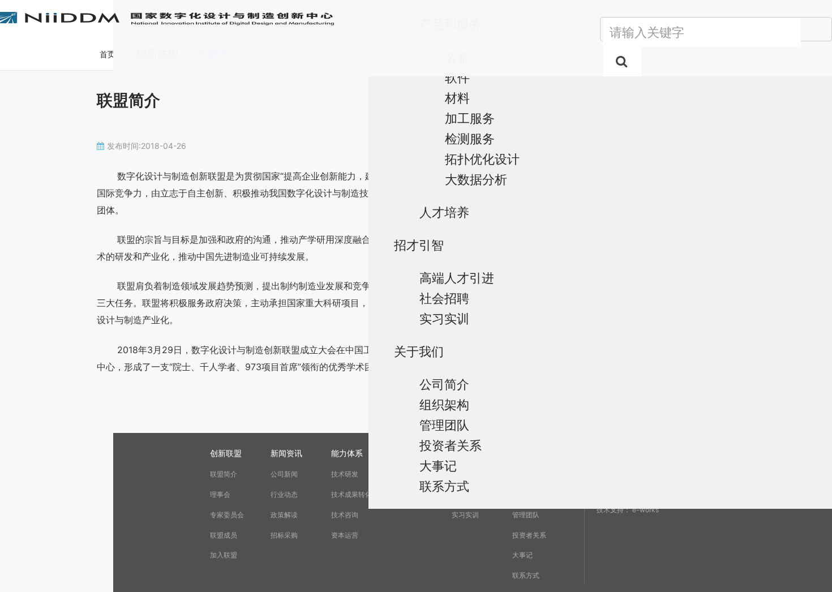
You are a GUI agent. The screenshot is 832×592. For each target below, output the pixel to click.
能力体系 (347, 453)
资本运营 (344, 535)
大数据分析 (476, 179)
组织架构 (444, 404)
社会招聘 (444, 298)
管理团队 (444, 424)
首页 (107, 54)
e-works (645, 509)
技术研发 (344, 474)
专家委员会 (227, 515)
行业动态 (284, 494)
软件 (457, 77)
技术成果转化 (351, 494)
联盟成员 (223, 535)
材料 (457, 97)
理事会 (220, 494)
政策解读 (284, 515)
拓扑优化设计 (482, 158)
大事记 (438, 465)
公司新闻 (284, 474)
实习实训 (444, 318)
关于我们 (419, 351)
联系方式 (444, 486)
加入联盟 (223, 555)
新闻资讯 (286, 453)
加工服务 (470, 118)
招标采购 (284, 535)
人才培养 (444, 212)
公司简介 (444, 384)
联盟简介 (223, 474)
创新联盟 (226, 453)
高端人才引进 (456, 277)
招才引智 (419, 244)
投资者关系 (450, 445)
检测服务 (470, 138)
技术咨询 (344, 515)
